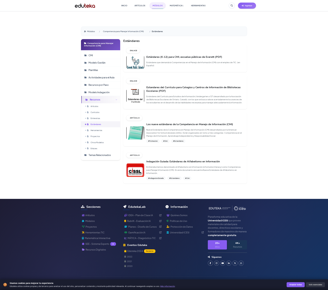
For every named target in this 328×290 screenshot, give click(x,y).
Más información (167, 286)
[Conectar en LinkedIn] (228, 263)
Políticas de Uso (178, 220)
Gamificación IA (136, 232)
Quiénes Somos (179, 215)
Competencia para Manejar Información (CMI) (123, 31)
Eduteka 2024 (140, 250)
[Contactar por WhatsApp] (241, 263)
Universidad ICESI (179, 232)
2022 (129, 256)
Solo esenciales (315, 284)
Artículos (90, 215)
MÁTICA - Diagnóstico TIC (142, 238)
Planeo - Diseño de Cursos (142, 226)
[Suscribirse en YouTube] (222, 263)
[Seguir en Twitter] (235, 263)
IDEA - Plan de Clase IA (140, 215)
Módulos (91, 31)
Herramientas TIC (95, 232)
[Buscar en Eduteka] (232, 6)
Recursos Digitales (96, 249)
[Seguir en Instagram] (216, 263)
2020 (129, 266)
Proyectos (91, 226)
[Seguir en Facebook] (210, 263)
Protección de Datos (182, 226)
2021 (129, 261)
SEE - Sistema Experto (99, 243)
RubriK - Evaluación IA (139, 220)
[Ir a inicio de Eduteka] (85, 6)
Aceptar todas (295, 284)
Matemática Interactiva (97, 238)
